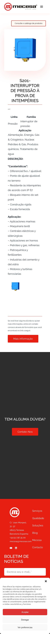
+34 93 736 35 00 (18, 537)
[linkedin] (16, 548)
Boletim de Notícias (16, 559)
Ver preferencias (25, 627)
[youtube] (11, 548)
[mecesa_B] (14, 508)
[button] (45, 581)
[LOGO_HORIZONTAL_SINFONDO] (20, 4)
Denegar (25, 620)
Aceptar (25, 612)
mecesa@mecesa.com (21, 541)
